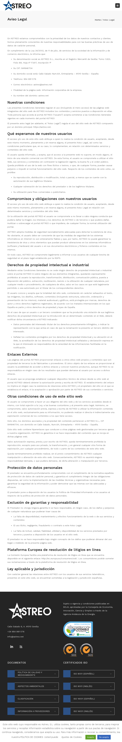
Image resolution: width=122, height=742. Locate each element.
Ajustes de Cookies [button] (71, 737)
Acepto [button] (90, 737)
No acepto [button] (104, 737)
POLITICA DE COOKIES (31, 737)
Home (98, 20)
